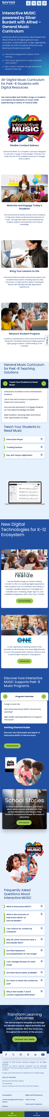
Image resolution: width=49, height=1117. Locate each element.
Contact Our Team (24, 1039)
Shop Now (36, 1115)
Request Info (12, 1115)
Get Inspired (24, 822)
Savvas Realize (24, 601)
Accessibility (7, 1095)
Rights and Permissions (34, 1095)
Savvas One (24, 661)
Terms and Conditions (33, 1104)
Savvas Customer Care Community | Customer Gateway (20, 1086)
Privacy (5, 1106)
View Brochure (12, 746)
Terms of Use (30, 1099)
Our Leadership (7, 1083)
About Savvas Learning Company (13, 1081)
